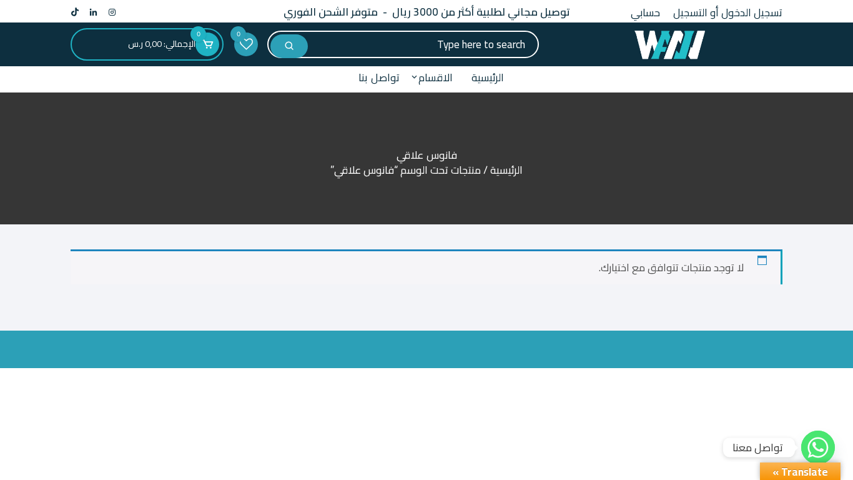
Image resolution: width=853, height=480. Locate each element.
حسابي (645, 12)
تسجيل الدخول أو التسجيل (727, 12)
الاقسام (435, 78)
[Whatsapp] (818, 447)
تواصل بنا (379, 78)
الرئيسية (487, 78)
